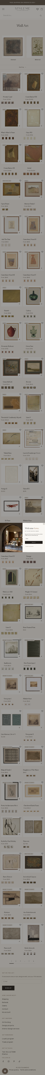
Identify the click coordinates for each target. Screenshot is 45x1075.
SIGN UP (34, 542)
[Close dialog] (43, 524)
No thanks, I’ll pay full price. (29, 546)
